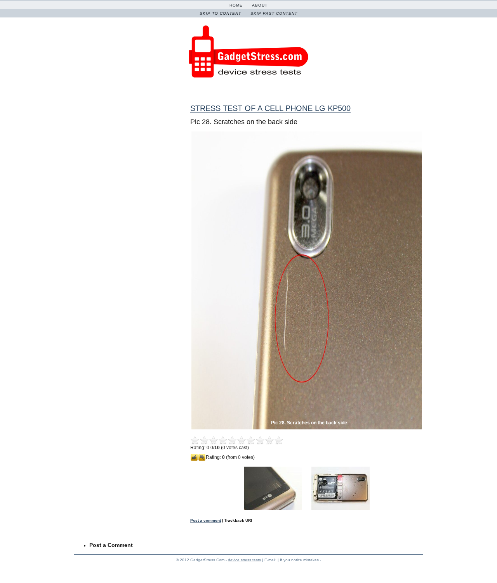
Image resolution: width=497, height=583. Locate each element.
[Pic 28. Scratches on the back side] (306, 428)
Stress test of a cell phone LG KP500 (270, 108)
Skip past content (273, 13)
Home (236, 5)
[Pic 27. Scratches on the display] (273, 509)
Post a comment (205, 520)
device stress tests (244, 560)
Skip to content (220, 13)
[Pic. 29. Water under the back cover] (340, 509)
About (260, 5)
